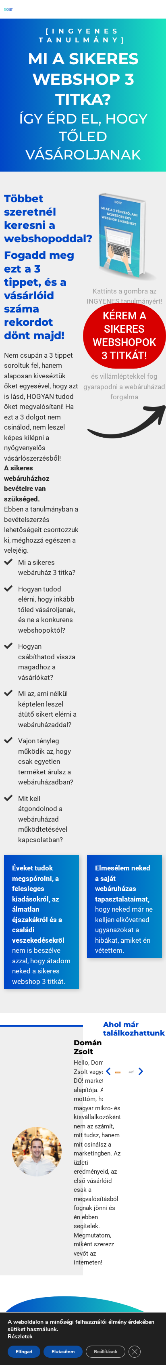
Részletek (20, 1336)
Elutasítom (63, 1351)
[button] (108, 1071)
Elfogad (24, 1351)
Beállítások (105, 1351)
